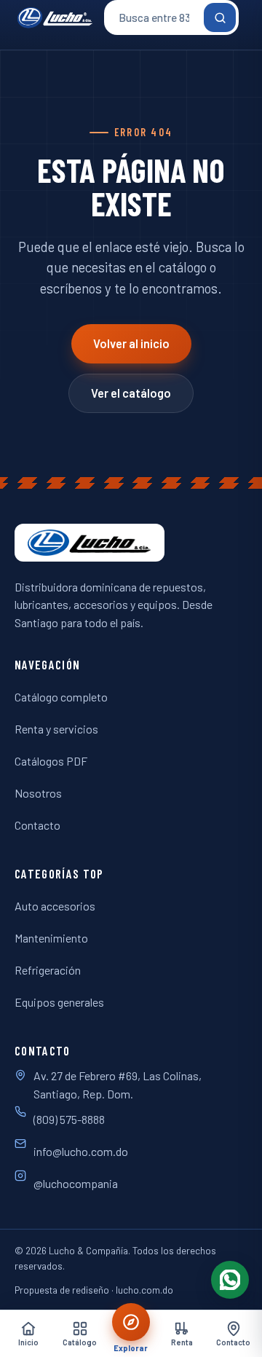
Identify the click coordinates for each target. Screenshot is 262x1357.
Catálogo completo (61, 697)
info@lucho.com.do (80, 1151)
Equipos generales (59, 1002)
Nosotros (38, 793)
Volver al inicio (131, 343)
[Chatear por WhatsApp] (230, 1280)
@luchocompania (75, 1183)
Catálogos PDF (51, 761)
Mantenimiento (51, 938)
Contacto (37, 825)
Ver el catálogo (131, 393)
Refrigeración (48, 970)
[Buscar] (220, 17)
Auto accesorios (55, 906)
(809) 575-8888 (69, 1119)
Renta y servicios (56, 729)
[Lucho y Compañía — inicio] (55, 17)
